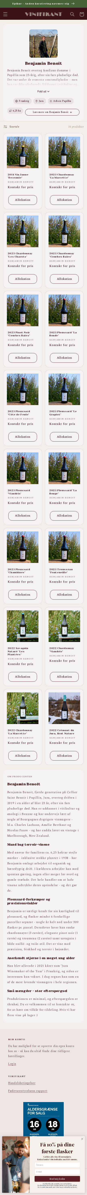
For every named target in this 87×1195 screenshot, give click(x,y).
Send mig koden (57, 1178)
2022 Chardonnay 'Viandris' (61, 650)
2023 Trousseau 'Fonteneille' (61, 571)
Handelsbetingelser (21, 1083)
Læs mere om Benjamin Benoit (51, 112)
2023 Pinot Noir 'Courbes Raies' (19, 334)
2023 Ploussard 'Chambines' (19, 571)
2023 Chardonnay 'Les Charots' (20, 255)
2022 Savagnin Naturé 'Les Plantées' (18, 651)
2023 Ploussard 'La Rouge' (63, 492)
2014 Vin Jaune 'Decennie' (18, 176)
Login (12, 1064)
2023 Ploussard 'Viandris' (19, 492)
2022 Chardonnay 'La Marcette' (20, 732)
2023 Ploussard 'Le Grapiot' (63, 413)
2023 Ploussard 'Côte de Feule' (19, 413)
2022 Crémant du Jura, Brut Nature (61, 732)
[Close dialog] (82, 1139)
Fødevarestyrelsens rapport (27, 1091)
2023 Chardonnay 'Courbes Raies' (61, 255)
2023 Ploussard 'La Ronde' (63, 334)
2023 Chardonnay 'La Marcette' (61, 176)
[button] (5, 14)
